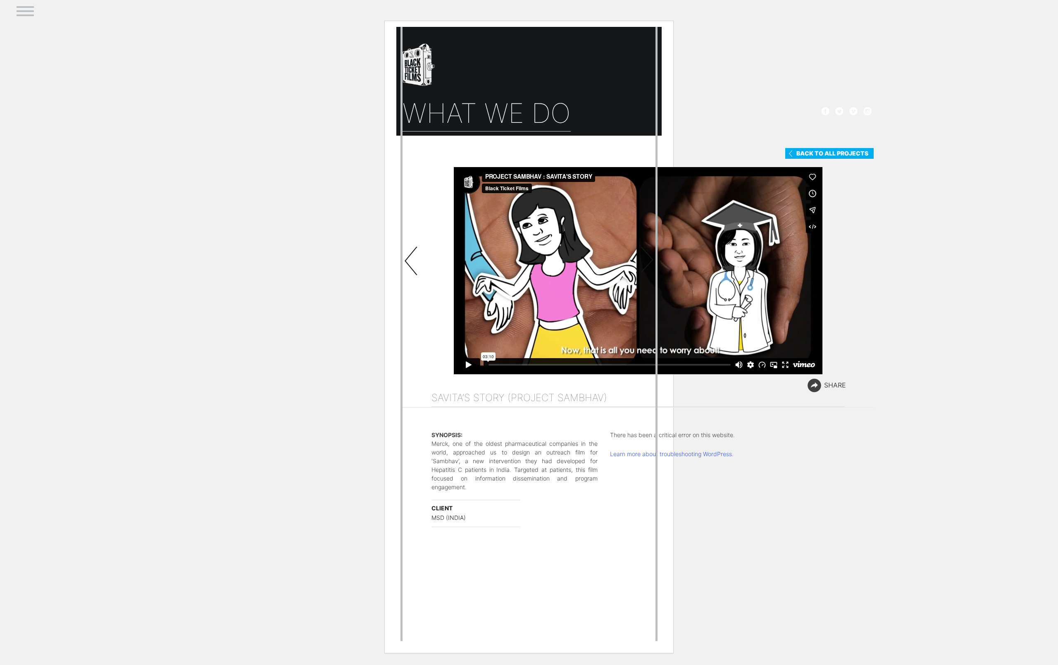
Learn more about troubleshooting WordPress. (672, 453)
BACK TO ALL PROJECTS (832, 153)
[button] (25, 9)
